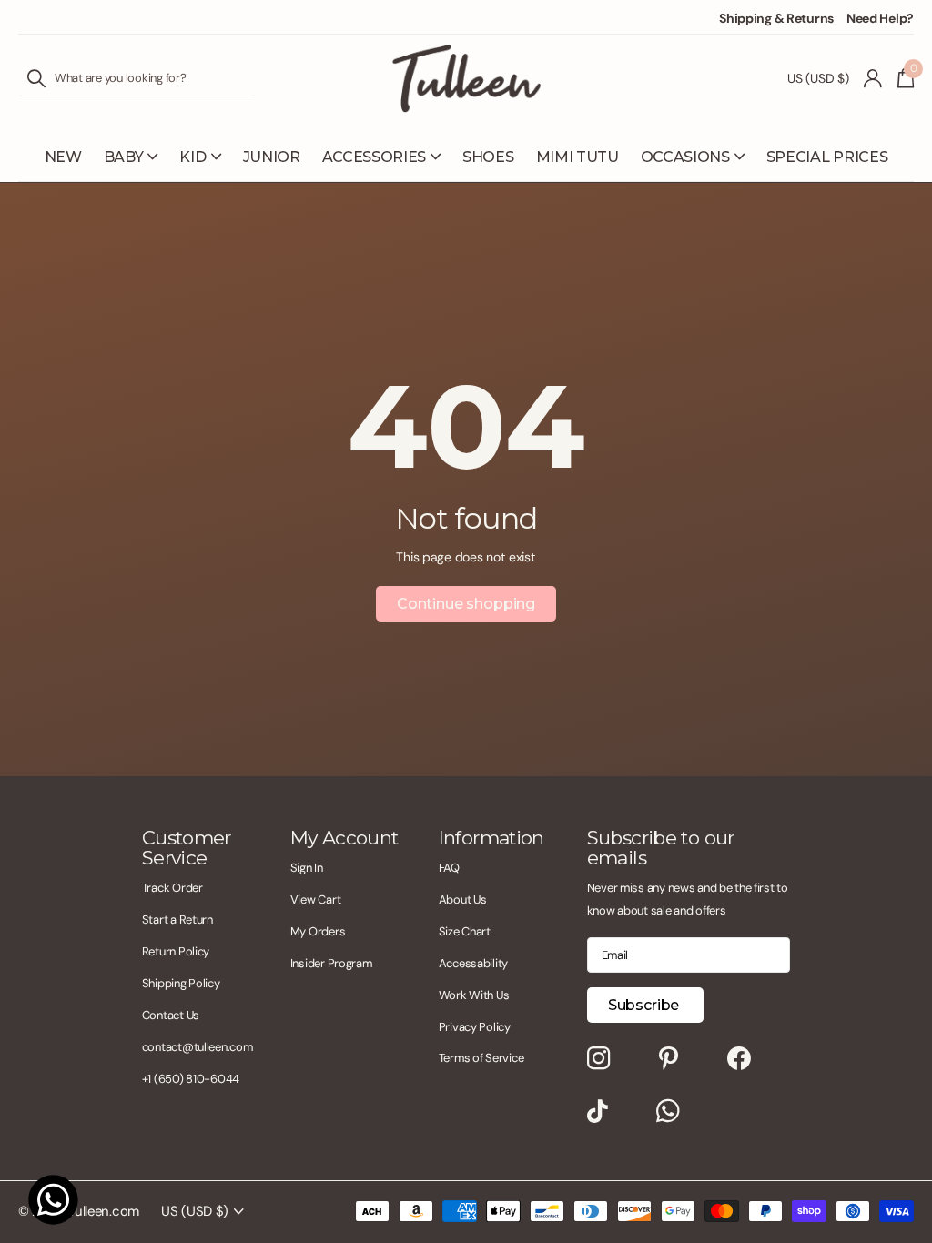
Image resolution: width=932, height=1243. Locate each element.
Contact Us (170, 1015)
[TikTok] (597, 1112)
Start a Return (177, 919)
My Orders (317, 931)
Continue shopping (466, 603)
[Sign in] (873, 78)
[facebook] (739, 1059)
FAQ (449, 867)
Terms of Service (481, 1058)
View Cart (315, 899)
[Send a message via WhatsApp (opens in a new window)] (53, 1200)
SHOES (487, 157)
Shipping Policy (181, 983)
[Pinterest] (668, 1059)
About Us (463, 899)
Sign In (306, 867)
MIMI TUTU (577, 157)
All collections (131, 167)
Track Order (172, 887)
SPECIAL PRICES (827, 157)
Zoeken (36, 78)
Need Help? (880, 18)
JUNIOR (271, 157)
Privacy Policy (475, 1027)
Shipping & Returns (776, 18)
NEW (63, 157)
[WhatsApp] (668, 1112)
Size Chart (465, 931)
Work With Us (474, 995)
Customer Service (186, 847)
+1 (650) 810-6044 (190, 1078)
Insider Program (331, 963)
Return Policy (175, 951)
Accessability (473, 963)
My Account (344, 837)
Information (491, 837)
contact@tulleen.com (197, 1047)
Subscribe (645, 1005)
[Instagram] (599, 1059)
